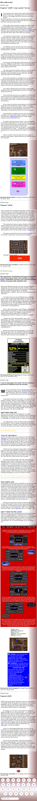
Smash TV (31, 230)
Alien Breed (14, 116)
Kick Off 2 (18, 508)
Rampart (30, 29)
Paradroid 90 (25, 389)
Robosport (4, 438)
